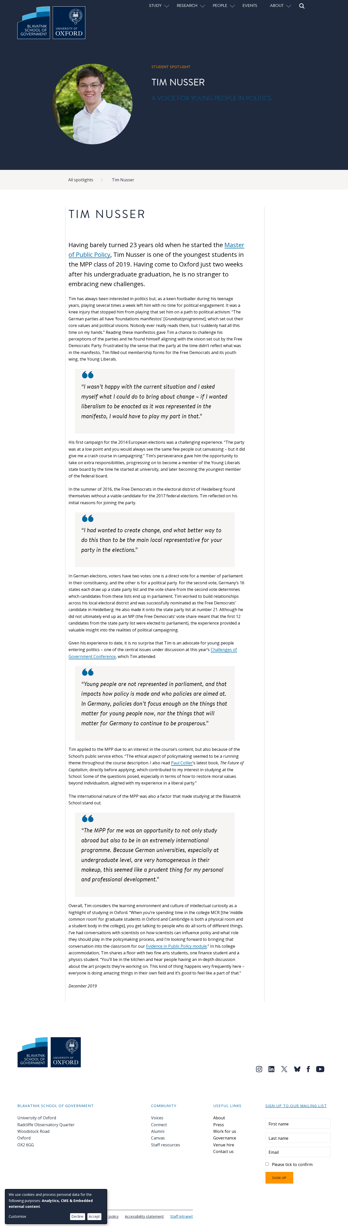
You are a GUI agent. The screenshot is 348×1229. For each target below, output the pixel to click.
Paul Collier (182, 763)
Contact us (223, 1151)
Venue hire (223, 1145)
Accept (94, 1216)
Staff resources (165, 1145)
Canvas (158, 1138)
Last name (278, 1138)
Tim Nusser (123, 180)
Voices (157, 1118)
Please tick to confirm (292, 1164)
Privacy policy (107, 1216)
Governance (224, 1138)
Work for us (224, 1131)
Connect (159, 1124)
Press (218, 1124)
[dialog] (56, 1206)
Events (250, 5)
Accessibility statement (144, 1216)
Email (274, 1152)
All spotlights (80, 180)
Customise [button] (17, 1216)
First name (279, 1124)
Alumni (157, 1131)
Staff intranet (181, 1216)
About (219, 1118)
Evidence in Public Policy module (176, 946)
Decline (77, 1216)
